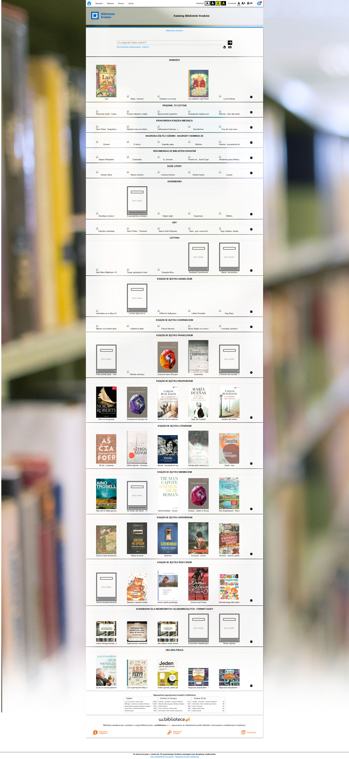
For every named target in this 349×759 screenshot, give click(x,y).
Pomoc (121, 3)
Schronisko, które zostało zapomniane (171, 710)
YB (218, 3)
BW (212, 3)
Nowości (99, 3)
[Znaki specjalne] (230, 47)
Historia (110, 3)
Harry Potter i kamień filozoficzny (135, 708)
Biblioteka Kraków (174, 30)
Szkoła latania (129, 710)
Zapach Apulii (196, 710)
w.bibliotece (161, 725)
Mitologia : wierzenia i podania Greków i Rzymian (140, 704)
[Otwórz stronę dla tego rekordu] (107, 81)
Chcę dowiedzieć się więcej (162, 757)
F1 (243, 3)
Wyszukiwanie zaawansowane (129, 47)
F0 (239, 3)
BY (223, 3)
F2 (250, 3)
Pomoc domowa (197, 706)
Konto (131, 3)
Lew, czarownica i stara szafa (134, 701)
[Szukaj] (230, 43)
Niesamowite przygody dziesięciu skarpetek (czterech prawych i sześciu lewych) (149, 706)
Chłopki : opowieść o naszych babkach (171, 701)
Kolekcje (145, 47)
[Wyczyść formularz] (224, 47)
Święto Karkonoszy (198, 708)
